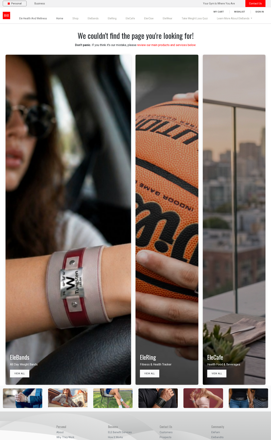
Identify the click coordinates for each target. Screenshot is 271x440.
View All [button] (19, 373)
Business (39, 3)
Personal (16, 3)
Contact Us (255, 3)
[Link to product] (22, 392)
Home (59, 18)
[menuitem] (75, 18)
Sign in (259, 11)
